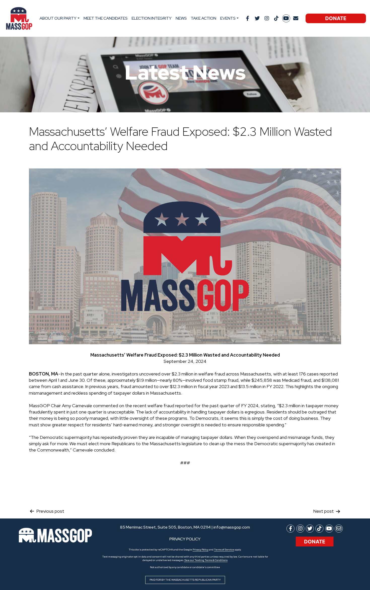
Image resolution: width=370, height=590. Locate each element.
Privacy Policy (200, 549)
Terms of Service (224, 549)
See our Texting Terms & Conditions (206, 560)
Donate (335, 18)
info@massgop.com (231, 527)
